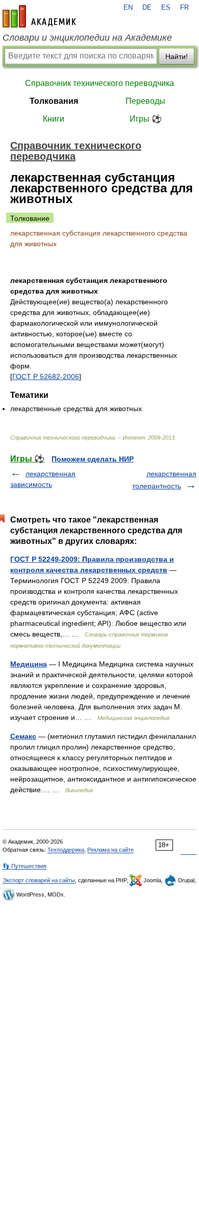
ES (165, 7)
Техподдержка (65, 850)
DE (147, 7)
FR (184, 7)
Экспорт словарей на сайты (39, 880)
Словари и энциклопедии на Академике (87, 38)
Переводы (145, 101)
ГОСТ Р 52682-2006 (45, 376)
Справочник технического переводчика (99, 83)
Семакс (23, 736)
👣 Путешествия (24, 866)
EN (128, 7)
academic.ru (39, 16)
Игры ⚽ (146, 118)
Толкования (54, 101)
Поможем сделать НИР (93, 459)
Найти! (176, 56)
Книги (53, 118)
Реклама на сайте (110, 850)
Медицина (28, 664)
